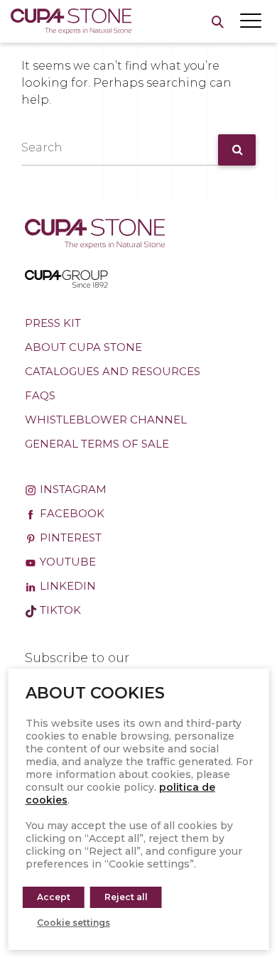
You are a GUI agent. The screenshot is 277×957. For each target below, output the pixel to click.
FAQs (40, 395)
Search (42, 147)
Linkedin (66, 586)
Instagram (72, 489)
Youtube (66, 561)
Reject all (126, 897)
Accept (53, 897)
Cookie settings (73, 922)
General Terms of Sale (97, 443)
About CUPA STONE (83, 347)
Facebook (70, 513)
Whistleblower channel (106, 419)
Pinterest (69, 537)
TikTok (59, 610)
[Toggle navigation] (251, 21)
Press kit (53, 323)
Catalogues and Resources (112, 371)
